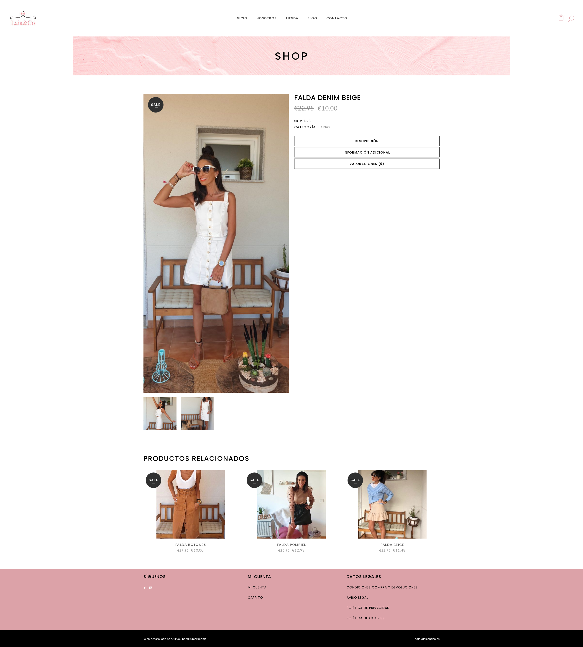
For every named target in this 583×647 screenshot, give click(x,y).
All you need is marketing (189, 639)
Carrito (255, 597)
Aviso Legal (357, 597)
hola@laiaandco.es (427, 639)
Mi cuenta (257, 587)
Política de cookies (366, 618)
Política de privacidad (368, 608)
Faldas (324, 127)
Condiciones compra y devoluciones (382, 587)
